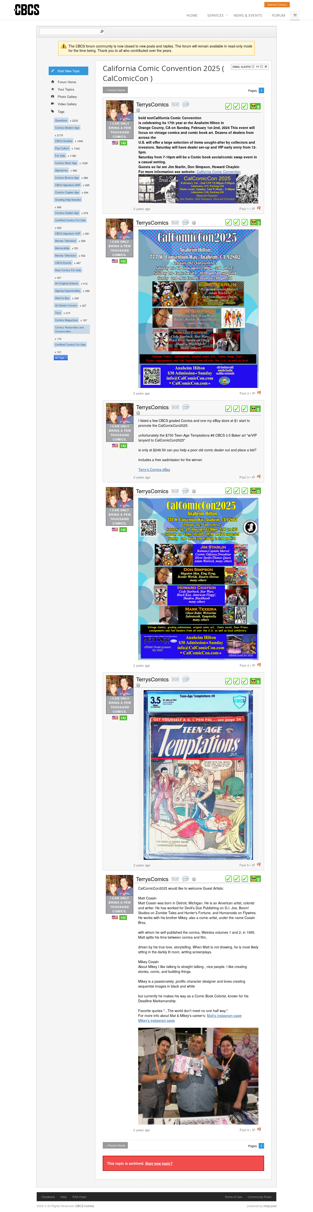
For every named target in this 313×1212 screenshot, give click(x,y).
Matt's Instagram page (224, 1015)
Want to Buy (62, 298)
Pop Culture (62, 148)
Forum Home (67, 82)
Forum (278, 15)
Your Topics (66, 89)
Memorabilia (62, 248)
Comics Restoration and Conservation (69, 329)
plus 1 (228, 106)
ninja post (269, 1206)
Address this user (138, 110)
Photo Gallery (67, 96)
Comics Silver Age (66, 163)
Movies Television (65, 241)
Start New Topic (68, 71)
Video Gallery (67, 104)
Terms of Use (233, 1197)
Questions (61, 120)
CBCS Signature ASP (67, 185)
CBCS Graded (63, 141)
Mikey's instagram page (156, 1020)
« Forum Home (115, 90)
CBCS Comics (84, 1206)
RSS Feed (79, 1197)
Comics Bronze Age (67, 177)
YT (257, 67)
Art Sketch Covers (66, 305)
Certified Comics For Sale (70, 220)
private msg (175, 104)
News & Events (248, 15)
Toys (58, 313)
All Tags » (61, 358)
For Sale (60, 155)
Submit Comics (277, 4)
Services (215, 15)
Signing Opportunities (67, 290)
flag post (259, 208)
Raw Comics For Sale (68, 270)
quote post (185, 104)
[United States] (115, 142)
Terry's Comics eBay (154, 469)
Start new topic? (159, 1163)
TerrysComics (152, 104)
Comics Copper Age (67, 192)
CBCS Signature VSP (67, 233)
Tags (61, 111)
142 (123, 143)
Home (192, 15)
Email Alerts (242, 67)
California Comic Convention (219, 171)
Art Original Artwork (66, 283)
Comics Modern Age (67, 127)
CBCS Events (63, 263)
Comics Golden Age (67, 213)
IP (253, 208)
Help (63, 1197)
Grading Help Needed (68, 199)
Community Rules (259, 1197)
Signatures (61, 170)
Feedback (48, 1197)
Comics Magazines (66, 320)
